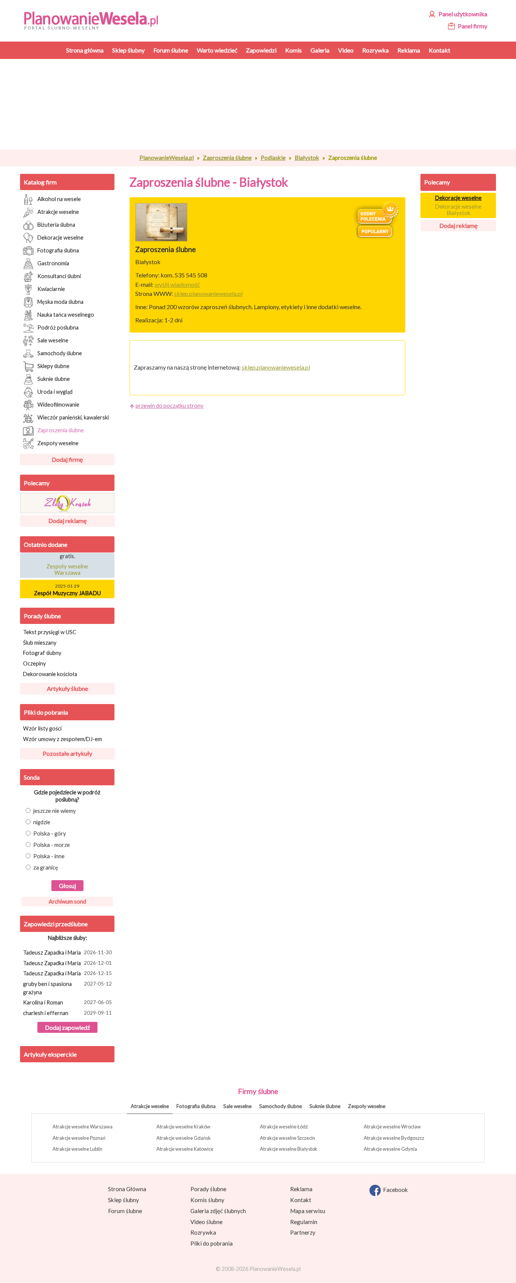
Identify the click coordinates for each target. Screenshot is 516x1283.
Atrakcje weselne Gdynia (390, 1149)
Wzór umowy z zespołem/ (62, 739)
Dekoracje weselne (60, 237)
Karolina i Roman (67, 1002)
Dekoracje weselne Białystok (458, 209)
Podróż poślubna (58, 327)
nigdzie (41, 822)
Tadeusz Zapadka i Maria (67, 952)
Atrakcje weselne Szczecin (287, 1138)
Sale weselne (52, 340)
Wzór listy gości (42, 728)
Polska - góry (49, 833)
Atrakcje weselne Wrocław (392, 1127)
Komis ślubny (207, 1199)
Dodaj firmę (67, 459)
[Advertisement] (267, 104)
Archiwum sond (67, 901)
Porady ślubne (42, 615)
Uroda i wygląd (55, 391)
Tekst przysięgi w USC (49, 632)
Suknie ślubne (53, 378)
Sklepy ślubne (53, 365)
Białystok (307, 157)
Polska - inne (49, 856)
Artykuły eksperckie (50, 1054)
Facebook (394, 1189)
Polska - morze (51, 845)
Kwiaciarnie (51, 288)
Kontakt (300, 1199)
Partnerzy (302, 1232)
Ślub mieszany (39, 642)
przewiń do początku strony (170, 405)
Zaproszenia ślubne (227, 157)
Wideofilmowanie (58, 404)
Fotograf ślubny (42, 653)
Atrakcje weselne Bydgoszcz (394, 1138)
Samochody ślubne (59, 353)
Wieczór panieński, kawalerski (73, 417)
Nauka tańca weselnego (65, 314)
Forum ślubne (125, 1210)
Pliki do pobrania (46, 712)
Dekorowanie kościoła (50, 674)
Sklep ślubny (123, 1199)
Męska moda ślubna (60, 301)
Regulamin (303, 1221)
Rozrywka (203, 1232)
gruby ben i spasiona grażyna (67, 988)
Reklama (301, 1188)
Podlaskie (273, 157)
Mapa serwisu (307, 1210)
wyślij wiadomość (177, 284)
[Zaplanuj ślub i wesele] (96, 19)
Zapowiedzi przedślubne (56, 923)
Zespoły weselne (58, 443)
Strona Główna (127, 1188)
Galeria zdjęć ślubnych (218, 1210)
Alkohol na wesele (59, 198)
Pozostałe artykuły (67, 753)
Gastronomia (53, 263)
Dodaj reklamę (67, 520)
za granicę (45, 867)
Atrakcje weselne (58, 211)
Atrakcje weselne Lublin (77, 1149)
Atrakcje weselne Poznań (79, 1138)
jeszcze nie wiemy (54, 811)
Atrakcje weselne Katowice (184, 1149)
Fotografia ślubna (58, 250)
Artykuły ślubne (67, 688)
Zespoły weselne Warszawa (67, 566)
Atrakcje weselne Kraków (183, 1127)
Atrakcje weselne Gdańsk (183, 1138)
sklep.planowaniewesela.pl (208, 293)
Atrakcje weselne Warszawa (83, 1127)
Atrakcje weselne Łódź (284, 1127)
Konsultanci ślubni (59, 275)
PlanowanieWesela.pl (166, 157)
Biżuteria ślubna (56, 224)
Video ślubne (206, 1221)
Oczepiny (34, 663)
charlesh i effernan (67, 1013)
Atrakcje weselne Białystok (288, 1149)
